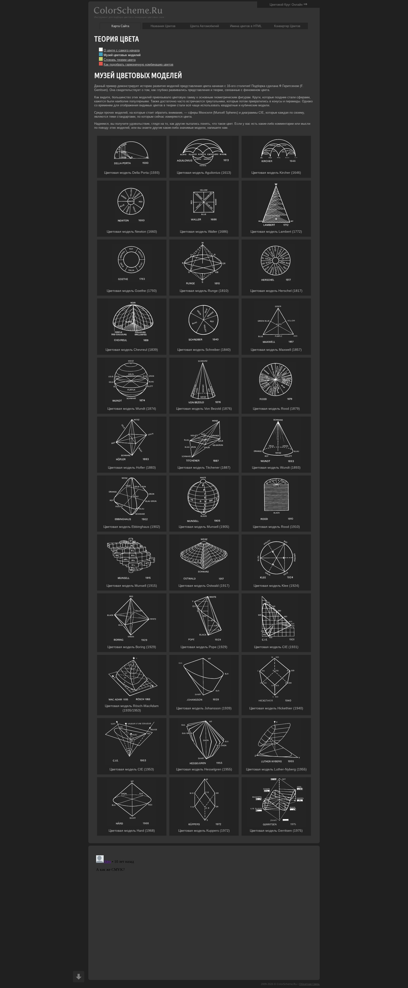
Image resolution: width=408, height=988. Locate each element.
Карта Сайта (120, 26)
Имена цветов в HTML (246, 26)
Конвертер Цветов (287, 26)
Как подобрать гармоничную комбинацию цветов (138, 64)
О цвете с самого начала (122, 50)
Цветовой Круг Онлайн (288, 4)
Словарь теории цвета (120, 60)
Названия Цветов (163, 26)
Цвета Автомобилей (204, 26)
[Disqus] (204, 912)
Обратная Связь (309, 984)
